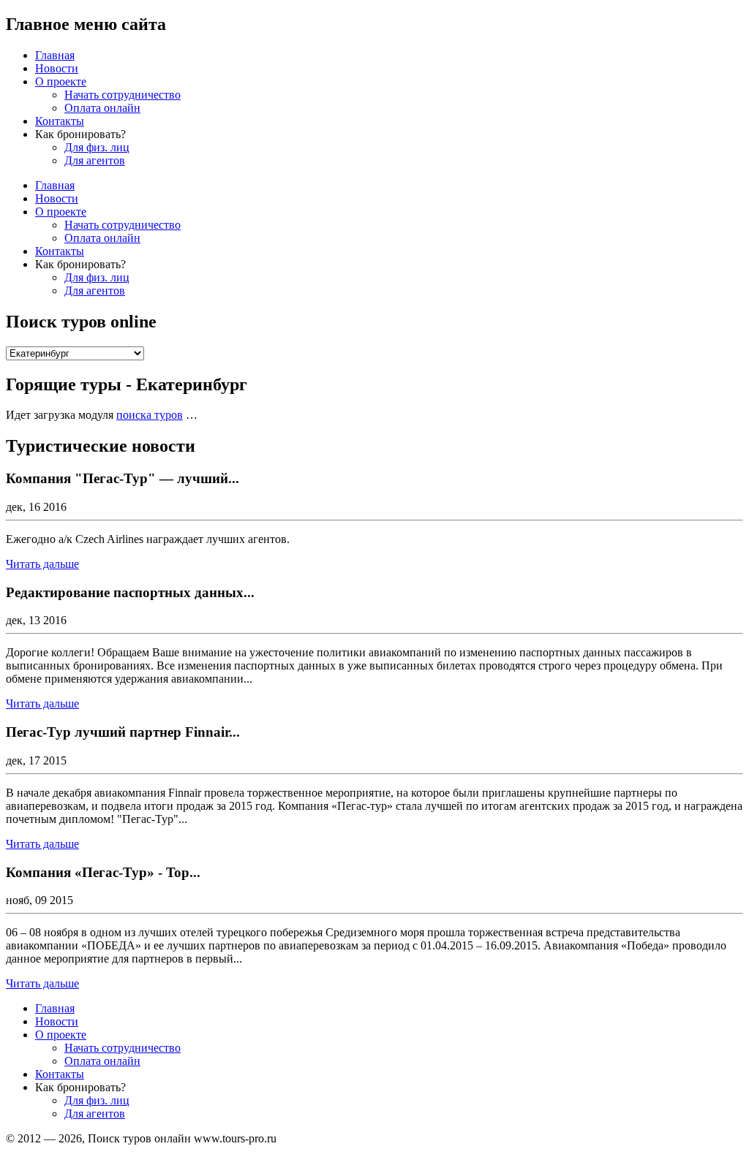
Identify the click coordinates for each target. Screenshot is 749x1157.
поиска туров (149, 415)
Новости (56, 68)
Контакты (59, 121)
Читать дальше (42, 564)
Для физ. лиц (96, 147)
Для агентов (94, 160)
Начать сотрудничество (122, 94)
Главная (55, 55)
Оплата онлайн (102, 108)
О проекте (60, 81)
